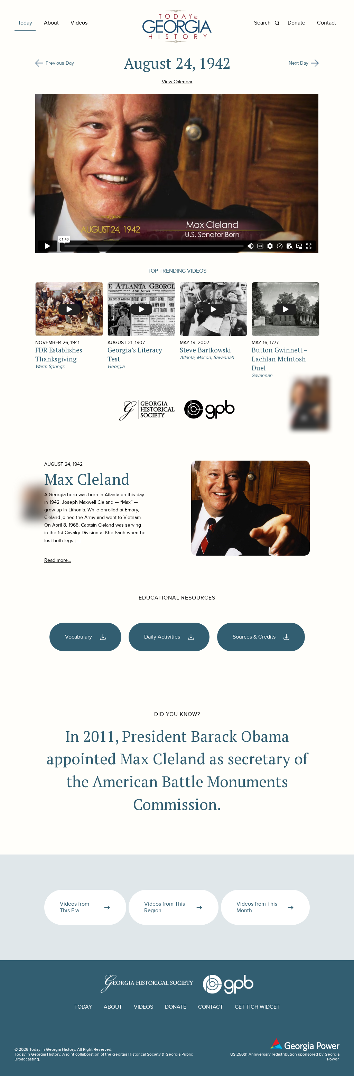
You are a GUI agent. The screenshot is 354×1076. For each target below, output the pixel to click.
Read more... (57, 560)
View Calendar (177, 82)
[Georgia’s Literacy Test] (141, 309)
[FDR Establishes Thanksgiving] (68, 309)
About (51, 23)
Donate (296, 23)
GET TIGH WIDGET (257, 1007)
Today (25, 23)
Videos (79, 23)
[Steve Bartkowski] (213, 309)
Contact (326, 23)
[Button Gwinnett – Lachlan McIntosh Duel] (285, 309)
